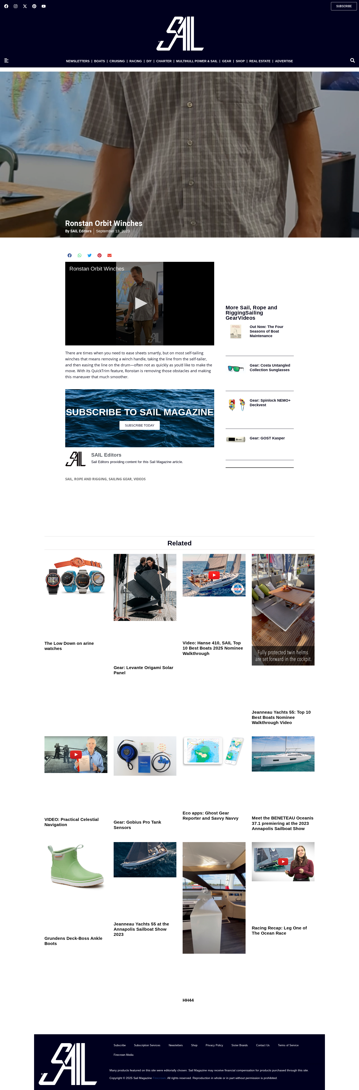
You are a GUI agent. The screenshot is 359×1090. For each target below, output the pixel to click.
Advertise (284, 61)
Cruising (117, 61)
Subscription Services (147, 1045)
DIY (149, 61)
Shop (240, 61)
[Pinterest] (34, 6)
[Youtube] (43, 6)
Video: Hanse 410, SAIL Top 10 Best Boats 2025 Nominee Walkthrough (213, 648)
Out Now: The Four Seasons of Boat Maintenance (266, 331)
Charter (164, 61)
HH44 (188, 1000)
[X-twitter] (25, 6)
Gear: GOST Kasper (267, 438)
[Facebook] (6, 6)
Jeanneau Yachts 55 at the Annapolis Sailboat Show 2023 (141, 929)
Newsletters (78, 61)
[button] (69, 255)
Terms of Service (288, 1045)
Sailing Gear (120, 479)
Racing (135, 61)
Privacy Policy (214, 1045)
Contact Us (263, 1045)
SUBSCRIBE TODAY (139, 425)
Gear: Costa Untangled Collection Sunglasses (270, 367)
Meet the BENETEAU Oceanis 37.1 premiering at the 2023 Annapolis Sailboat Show (283, 823)
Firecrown (159, 1078)
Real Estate (259, 61)
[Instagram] (15, 6)
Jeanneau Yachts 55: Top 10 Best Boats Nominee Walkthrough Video (281, 717)
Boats (99, 61)
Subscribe (120, 1045)
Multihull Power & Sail (197, 61)
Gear (226, 61)
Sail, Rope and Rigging (86, 479)
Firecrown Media (123, 1054)
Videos (140, 479)
